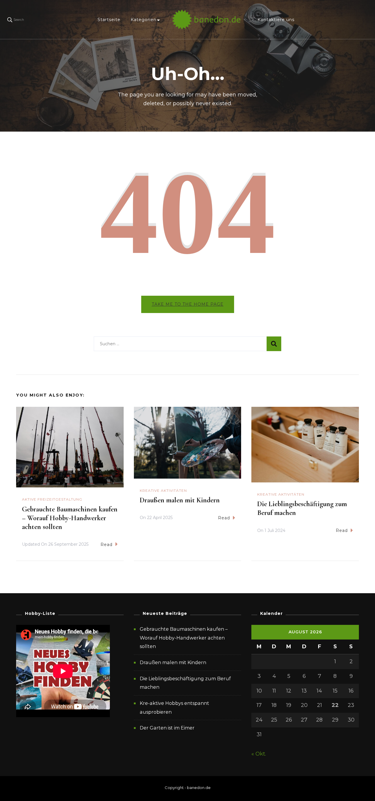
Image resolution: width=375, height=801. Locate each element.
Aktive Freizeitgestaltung (52, 499)
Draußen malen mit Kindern (180, 500)
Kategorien (143, 19)
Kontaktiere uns (276, 19)
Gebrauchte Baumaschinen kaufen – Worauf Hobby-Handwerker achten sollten (69, 518)
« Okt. (258, 754)
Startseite (109, 19)
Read (106, 544)
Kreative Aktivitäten (163, 490)
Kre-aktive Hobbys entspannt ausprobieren (174, 707)
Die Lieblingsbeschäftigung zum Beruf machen (185, 683)
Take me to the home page (188, 304)
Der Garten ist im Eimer (167, 728)
